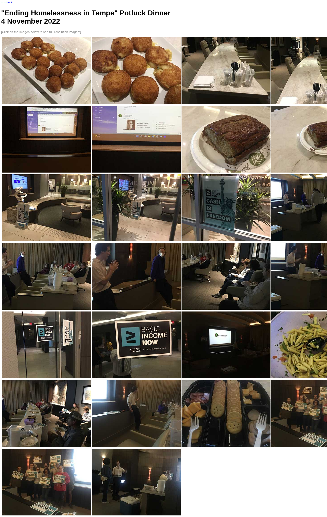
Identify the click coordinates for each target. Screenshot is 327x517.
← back (7, 2)
